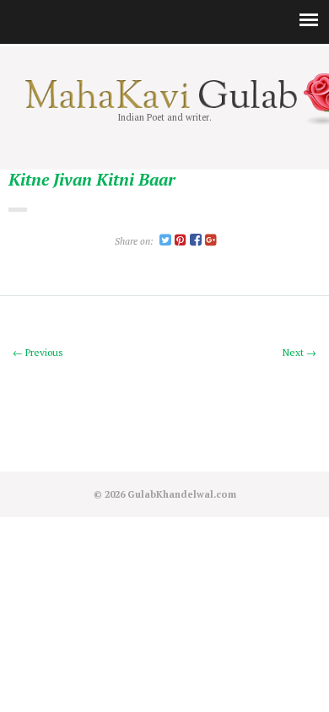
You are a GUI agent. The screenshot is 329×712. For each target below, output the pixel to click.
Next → (299, 352)
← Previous (38, 352)
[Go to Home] (164, 104)
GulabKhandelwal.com (181, 494)
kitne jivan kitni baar (91, 180)
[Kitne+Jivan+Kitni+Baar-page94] (165, 241)
